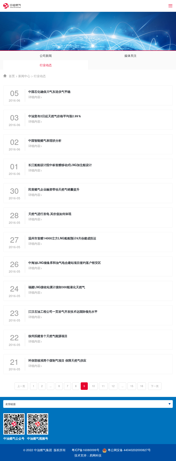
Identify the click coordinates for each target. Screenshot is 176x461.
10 (93, 386)
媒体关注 (130, 55)
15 (131, 386)
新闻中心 (24, 76)
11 (103, 386)
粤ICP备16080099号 (85, 450)
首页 (12, 76)
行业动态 (46, 65)
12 (113, 386)
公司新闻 (46, 55)
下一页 (155, 386)
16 (141, 386)
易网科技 (96, 455)
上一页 (21, 386)
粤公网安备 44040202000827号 (129, 450)
